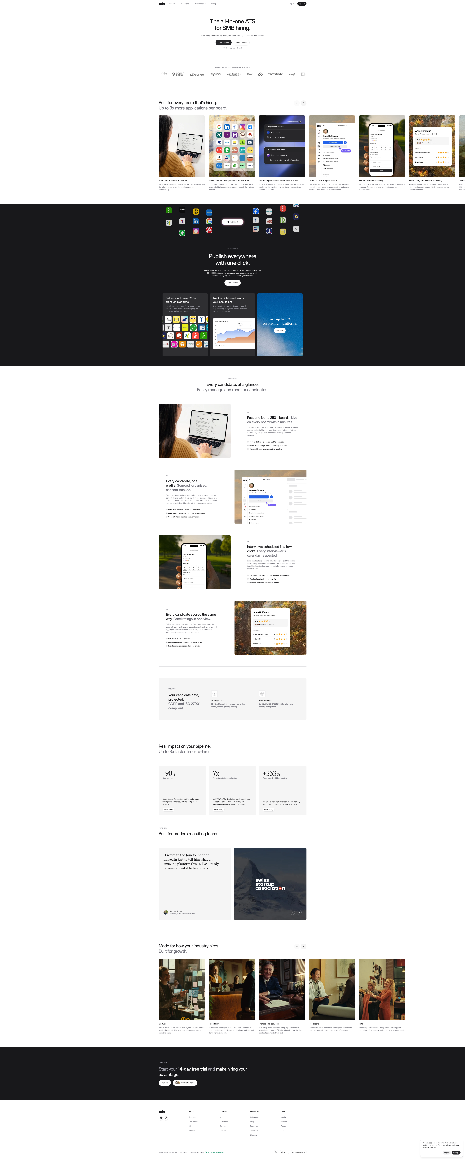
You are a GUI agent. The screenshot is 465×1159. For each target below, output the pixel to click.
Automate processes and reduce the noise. (278, 180)
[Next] (303, 103)
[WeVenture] (250, 74)
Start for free (223, 43)
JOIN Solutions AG (170, 1152)
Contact (223, 1130)
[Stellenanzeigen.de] (193, 344)
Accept (456, 1152)
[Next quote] (299, 912)
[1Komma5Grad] (261, 74)
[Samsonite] (204, 74)
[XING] (171, 335)
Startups (162, 1024)
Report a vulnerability (196, 1152)
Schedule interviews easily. (371, 180)
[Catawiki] (236, 74)
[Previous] (297, 103)
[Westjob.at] (181, 327)
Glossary (253, 1135)
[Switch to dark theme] (276, 1152)
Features (192, 1117)
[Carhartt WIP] (162, 74)
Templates (254, 1130)
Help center (254, 1117)
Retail (361, 1024)
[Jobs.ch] (179, 335)
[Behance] (169, 344)
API (190, 1126)
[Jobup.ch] (187, 335)
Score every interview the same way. (426, 180)
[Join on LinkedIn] (161, 1118)
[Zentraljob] (185, 344)
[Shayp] (189, 74)
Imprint (283, 1117)
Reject (446, 1152)
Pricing (213, 4)
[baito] (175, 319)
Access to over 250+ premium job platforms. (229, 180)
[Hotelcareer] (163, 335)
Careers (223, 1126)
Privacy (284, 1122)
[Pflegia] (221, 74)
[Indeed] (183, 319)
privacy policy (451, 1145)
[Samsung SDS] (298, 74)
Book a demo (241, 43)
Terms (283, 1126)
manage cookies (429, 1147)
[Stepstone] (166, 319)
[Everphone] (277, 74)
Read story (168, 809)
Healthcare (314, 1024)
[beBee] (202, 344)
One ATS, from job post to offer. (323, 180)
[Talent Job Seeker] (190, 327)
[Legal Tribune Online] (177, 344)
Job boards (193, 1122)
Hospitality (214, 1024)
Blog (252, 1122)
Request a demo (187, 1083)
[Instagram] (204, 335)
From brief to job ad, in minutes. (173, 180)
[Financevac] (165, 327)
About (222, 1117)
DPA (282, 1130)
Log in (291, 4)
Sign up (302, 4)
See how (279, 330)
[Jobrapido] (206, 327)
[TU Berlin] (173, 327)
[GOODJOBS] (199, 319)
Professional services (269, 1024)
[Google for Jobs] (191, 319)
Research (254, 1126)
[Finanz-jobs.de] (198, 327)
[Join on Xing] (166, 1118)
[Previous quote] (292, 912)
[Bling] (178, 74)
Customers (224, 1122)
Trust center (183, 1152)
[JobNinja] (196, 335)
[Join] (162, 3)
